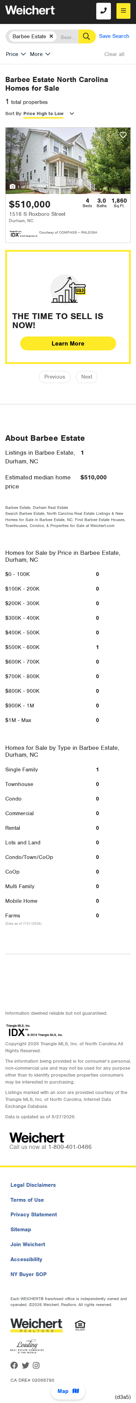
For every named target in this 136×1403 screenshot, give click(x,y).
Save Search (114, 36)
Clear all (114, 54)
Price (12, 54)
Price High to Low (43, 113)
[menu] (123, 11)
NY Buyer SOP (28, 1274)
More (36, 54)
